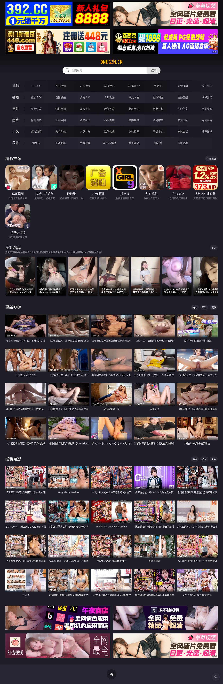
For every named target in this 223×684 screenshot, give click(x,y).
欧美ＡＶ (85, 97)
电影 (15, 108)
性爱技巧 (207, 131)
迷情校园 (134, 131)
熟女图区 (182, 120)
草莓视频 (85, 143)
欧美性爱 (109, 109)
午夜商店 (60, 143)
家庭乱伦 (60, 131)
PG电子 (36, 86)
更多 (213, 307)
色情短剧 (182, 143)
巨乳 (204, 307)
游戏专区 (109, 86)
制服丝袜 (134, 109)
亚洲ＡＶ (36, 97)
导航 (15, 143)
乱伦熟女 (182, 109)
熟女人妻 (134, 97)
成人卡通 (85, 109)
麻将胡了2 (134, 86)
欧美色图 (85, 120)
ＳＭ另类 (207, 97)
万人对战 (85, 86)
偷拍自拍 (60, 109)
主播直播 (182, 97)
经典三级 (158, 109)
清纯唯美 (158, 120)
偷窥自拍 (36, 120)
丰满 (194, 459)
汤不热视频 (109, 143)
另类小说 (158, 131)
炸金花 (158, 86)
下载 (213, 247)
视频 (15, 97)
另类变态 (207, 109)
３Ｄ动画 (109, 97)
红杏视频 (134, 143)
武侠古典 (109, 131)
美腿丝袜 (134, 120)
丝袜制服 (158, 97)
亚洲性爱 (36, 109)
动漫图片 (109, 120)
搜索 (154, 70)
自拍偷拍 (60, 97)
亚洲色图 (60, 120)
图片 (15, 120)
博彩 (15, 86)
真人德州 (60, 86)
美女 (194, 307)
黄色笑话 (182, 131)
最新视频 (13, 307)
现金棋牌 (182, 86)
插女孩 (36, 143)
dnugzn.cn (111, 62)
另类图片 (207, 120)
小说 (15, 131)
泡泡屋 (158, 143)
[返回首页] (216, 677)
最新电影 (13, 459)
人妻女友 (85, 131)
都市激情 (36, 131)
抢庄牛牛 (207, 86)
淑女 (204, 459)
